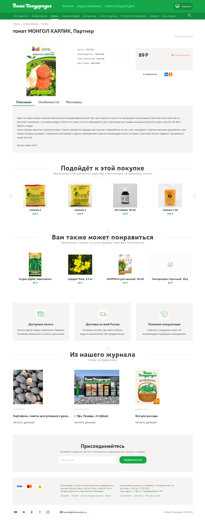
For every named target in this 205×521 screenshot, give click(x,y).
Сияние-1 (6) (170, 210)
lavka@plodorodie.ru (75, 512)
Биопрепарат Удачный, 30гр (170, 279)
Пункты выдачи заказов (92, 495)
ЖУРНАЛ (68, 6)
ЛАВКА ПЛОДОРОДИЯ (119, 6)
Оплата (74, 495)
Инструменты (21, 16)
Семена (55, 16)
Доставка (64, 495)
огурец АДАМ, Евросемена (35, 279)
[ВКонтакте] (166, 74)
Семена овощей (30, 23)
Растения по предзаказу (133, 16)
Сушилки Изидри (71, 16)
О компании (126, 495)
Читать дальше (24, 422)
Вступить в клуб (153, 495)
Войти (108, 495)
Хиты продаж (169, 16)
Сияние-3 (35, 210)
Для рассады (89, 16)
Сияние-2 (80, 210)
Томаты (44, 23)
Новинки (154, 16)
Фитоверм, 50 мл (125, 210)
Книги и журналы (109, 16)
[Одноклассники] (170, 74)
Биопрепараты (39, 16)
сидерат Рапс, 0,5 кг (80, 279)
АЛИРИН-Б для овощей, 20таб (125, 279)
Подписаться (133, 460)
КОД (177, 36)
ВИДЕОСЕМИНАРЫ (89, 6)
